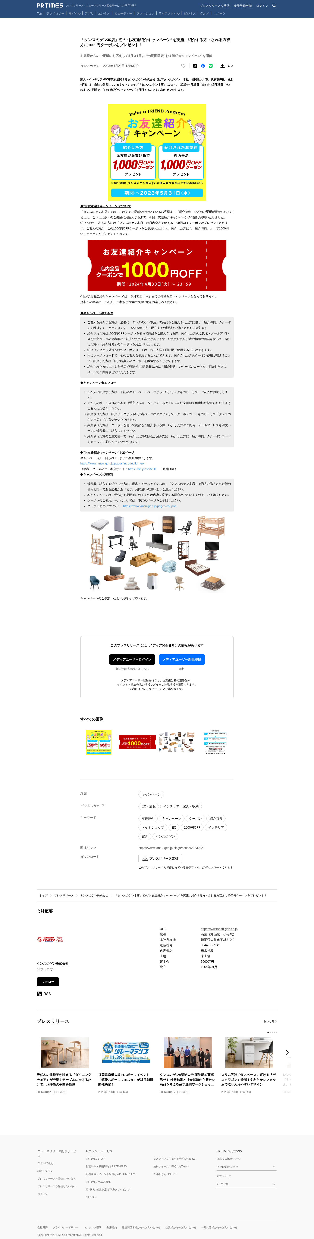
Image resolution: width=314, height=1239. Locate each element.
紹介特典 (216, 818)
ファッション (145, 13)
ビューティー (123, 13)
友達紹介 (148, 818)
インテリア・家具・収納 (181, 806)
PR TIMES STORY (96, 1159)
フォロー (48, 981)
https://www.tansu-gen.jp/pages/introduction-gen (112, 463)
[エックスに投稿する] (195, 65)
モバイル (75, 13)
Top (39, 13)
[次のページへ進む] (288, 1052)
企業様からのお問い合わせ (181, 1227)
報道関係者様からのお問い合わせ (141, 1227)
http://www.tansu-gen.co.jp (219, 929)
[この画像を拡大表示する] (98, 742)
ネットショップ (153, 827)
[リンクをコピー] (230, 65)
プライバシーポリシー (65, 1227)
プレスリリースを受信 (215, 6)
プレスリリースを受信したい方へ (56, 1178)
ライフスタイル (169, 13)
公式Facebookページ (229, 1159)
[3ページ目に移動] (272, 1032)
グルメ (204, 13)
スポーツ (219, 13)
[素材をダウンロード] (222, 65)
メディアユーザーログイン (132, 659)
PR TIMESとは (45, 1163)
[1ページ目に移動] (268, 1032)
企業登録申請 (243, 6)
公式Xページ (224, 1176)
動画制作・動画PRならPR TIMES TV (106, 1166)
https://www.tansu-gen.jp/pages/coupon (149, 506)
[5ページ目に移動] (276, 1032)
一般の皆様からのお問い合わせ (219, 1227)
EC (174, 827)
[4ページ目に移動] (274, 1032)
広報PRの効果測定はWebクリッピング (108, 1189)
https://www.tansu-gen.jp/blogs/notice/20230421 (171, 848)
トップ (43, 895)
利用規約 (112, 1227)
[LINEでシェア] (210, 65)
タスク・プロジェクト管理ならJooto (174, 1159)
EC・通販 (149, 806)
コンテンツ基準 (92, 1227)
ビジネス (190, 13)
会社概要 (42, 1227)
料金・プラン (45, 1171)
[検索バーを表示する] (274, 6)
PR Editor (91, 1197)
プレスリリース (64, 895)
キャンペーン (151, 794)
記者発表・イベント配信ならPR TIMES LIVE (111, 1174)
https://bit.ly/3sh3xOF (142, 469)
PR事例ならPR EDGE (165, 1174)
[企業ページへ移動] (50, 940)
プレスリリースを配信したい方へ (56, 1186)
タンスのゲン (165, 836)
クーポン (195, 818)
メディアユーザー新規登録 (182, 659)
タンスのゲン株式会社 (94, 895)
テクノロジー (55, 13)
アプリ (89, 13)
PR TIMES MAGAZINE (98, 1182)
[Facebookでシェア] (203, 65)
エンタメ (104, 13)
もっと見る (270, 1021)
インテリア (216, 827)
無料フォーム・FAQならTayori (171, 1166)
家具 (145, 836)
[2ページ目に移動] (270, 1032)
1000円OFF (192, 827)
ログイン (262, 6)
